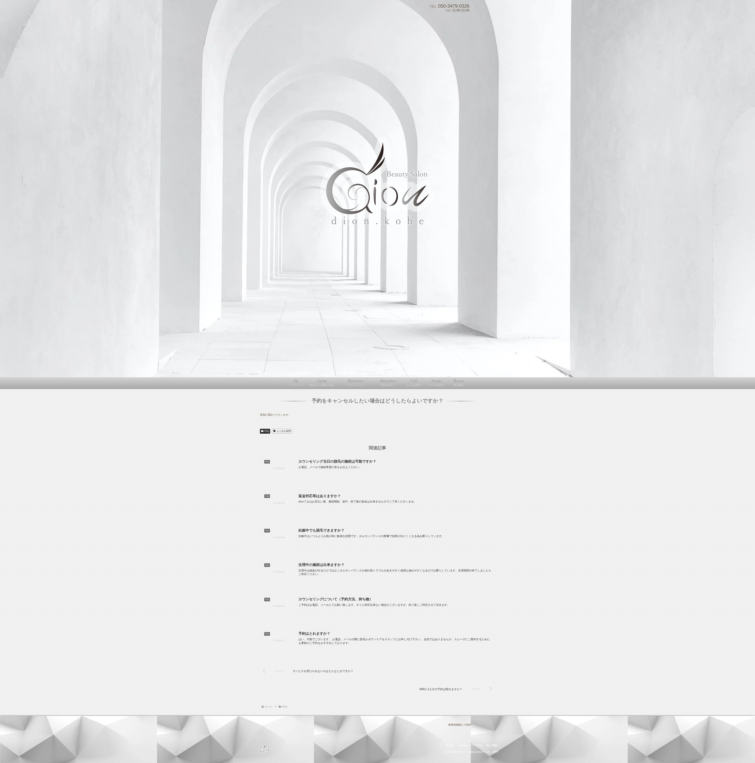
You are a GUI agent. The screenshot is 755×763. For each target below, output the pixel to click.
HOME (450, 745)
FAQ (266, 431)
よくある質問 (284, 431)
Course (462, 745)
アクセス (476, 745)
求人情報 (491, 745)
